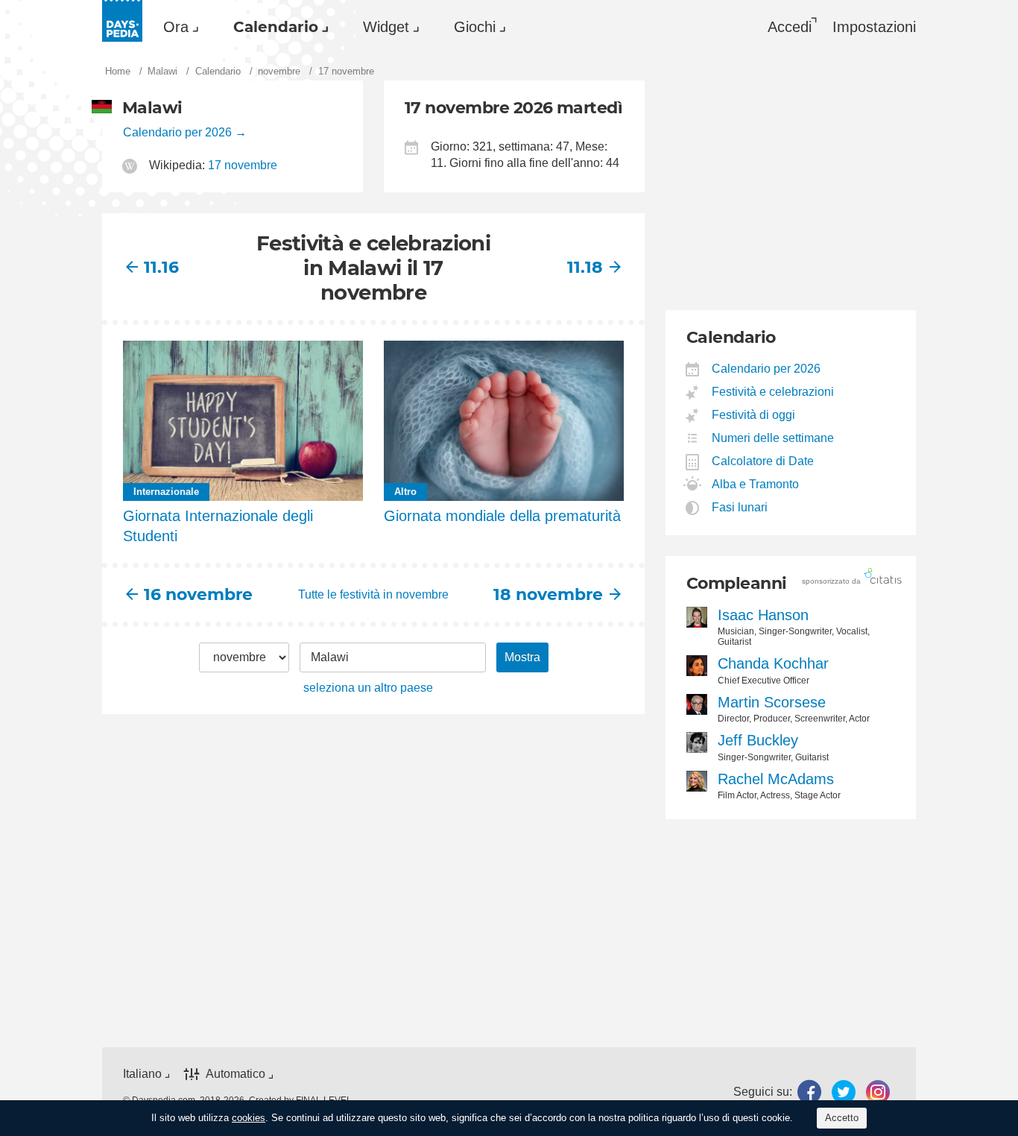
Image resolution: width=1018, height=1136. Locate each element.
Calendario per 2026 (177, 132)
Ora (176, 27)
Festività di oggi (753, 414)
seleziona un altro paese (368, 687)
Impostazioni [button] (874, 27)
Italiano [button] (142, 1073)
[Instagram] (878, 1091)
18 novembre (548, 594)
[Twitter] (844, 1091)
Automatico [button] (235, 1073)
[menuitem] (177, 27)
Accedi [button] (790, 27)
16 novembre (198, 594)
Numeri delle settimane (773, 438)
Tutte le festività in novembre (373, 594)
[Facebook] (809, 1091)
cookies (248, 1117)
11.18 (585, 267)
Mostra (522, 657)
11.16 (161, 267)
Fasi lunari (740, 507)
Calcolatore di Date (763, 461)
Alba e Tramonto (755, 484)
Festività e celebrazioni (773, 391)
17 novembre (242, 165)
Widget (386, 27)
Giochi (475, 27)
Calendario (275, 27)
